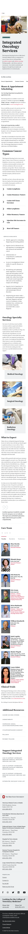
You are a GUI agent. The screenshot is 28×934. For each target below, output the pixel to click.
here (22, 702)
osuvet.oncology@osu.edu (16, 104)
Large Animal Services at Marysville (12, 863)
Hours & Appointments (7, 81)
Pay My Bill (5, 883)
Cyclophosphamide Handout (12, 730)
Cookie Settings (6, 927)
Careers (4, 877)
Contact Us (5, 880)
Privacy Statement (6, 924)
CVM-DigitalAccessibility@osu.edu (10, 917)
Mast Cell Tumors (13, 228)
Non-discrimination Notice (8, 921)
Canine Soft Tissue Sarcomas (13, 202)
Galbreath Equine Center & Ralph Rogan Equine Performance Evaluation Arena (13, 827)
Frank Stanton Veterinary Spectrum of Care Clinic (13, 814)
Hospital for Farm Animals (9, 839)
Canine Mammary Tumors (16, 195)
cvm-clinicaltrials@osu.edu (18, 698)
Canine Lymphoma (13, 189)
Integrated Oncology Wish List (13, 781)
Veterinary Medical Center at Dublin (12, 803)
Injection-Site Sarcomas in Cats (16, 221)
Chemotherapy (7, 719)
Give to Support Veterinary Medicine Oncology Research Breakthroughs (12, 767)
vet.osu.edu (5, 907)
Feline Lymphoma (13, 209)
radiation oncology (18, 61)
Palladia (5, 734)
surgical (10, 61)
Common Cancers (19, 81)
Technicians (21, 539)
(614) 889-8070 (7, 809)
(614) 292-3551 (7, 858)
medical (5, 61)
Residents (12, 539)
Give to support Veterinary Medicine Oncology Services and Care (14, 775)
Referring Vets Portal (8, 886)
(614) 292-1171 (20, 907)
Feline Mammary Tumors (16, 214)
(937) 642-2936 (7, 869)
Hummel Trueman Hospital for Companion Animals (11, 850)
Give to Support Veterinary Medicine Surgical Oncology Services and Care (12, 759)
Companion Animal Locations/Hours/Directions (12, 724)
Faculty (4, 539)
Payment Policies (8, 739)
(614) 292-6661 (7, 834)
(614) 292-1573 (7, 821)
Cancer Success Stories (10, 715)
